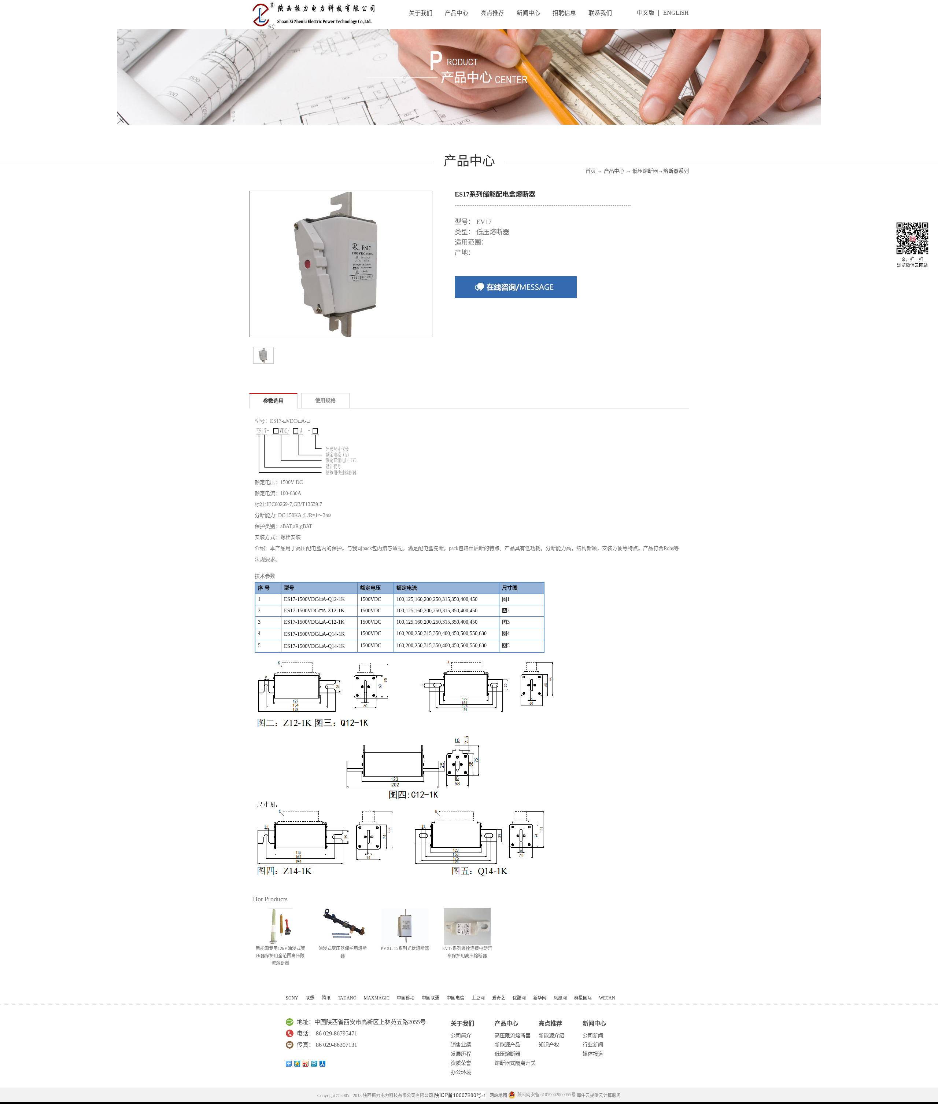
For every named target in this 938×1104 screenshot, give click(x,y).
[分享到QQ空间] (297, 1064)
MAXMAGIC (376, 998)
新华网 (539, 998)
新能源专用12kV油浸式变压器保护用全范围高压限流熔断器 (280, 956)
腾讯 (326, 998)
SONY (292, 998)
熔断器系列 (676, 171)
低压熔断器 (645, 171)
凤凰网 (560, 998)
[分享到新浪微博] (306, 1064)
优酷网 (519, 998)
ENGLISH (676, 13)
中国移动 (405, 998)
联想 (310, 998)
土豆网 (478, 998)
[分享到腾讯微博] (314, 1064)
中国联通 (430, 998)
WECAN (607, 998)
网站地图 (497, 1095)
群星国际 (583, 998)
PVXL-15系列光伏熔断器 (405, 948)
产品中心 (614, 171)
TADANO (347, 998)
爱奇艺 (498, 998)
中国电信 (455, 998)
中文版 (645, 13)
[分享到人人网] (323, 1064)
